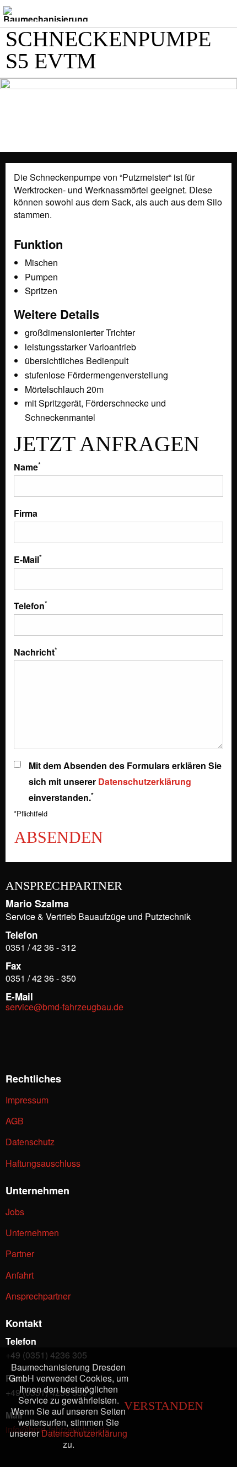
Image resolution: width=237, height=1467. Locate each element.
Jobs (15, 1211)
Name (27, 466)
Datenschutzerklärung (144, 781)
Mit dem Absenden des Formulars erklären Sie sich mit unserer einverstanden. (125, 781)
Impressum (27, 1100)
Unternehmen (32, 1232)
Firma (25, 513)
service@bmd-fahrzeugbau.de (64, 1006)
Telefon (30, 605)
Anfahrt (20, 1275)
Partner (20, 1253)
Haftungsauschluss (43, 1163)
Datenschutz (30, 1141)
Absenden (58, 837)
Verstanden (163, 1405)
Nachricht (35, 651)
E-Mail (28, 559)
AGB (15, 1120)
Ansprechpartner (38, 1296)
